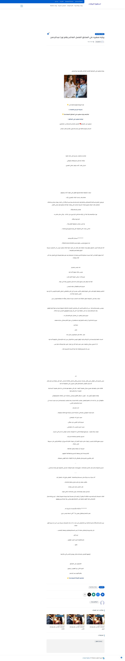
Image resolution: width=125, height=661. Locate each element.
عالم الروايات (70, 5)
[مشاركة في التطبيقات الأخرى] (85, 594)
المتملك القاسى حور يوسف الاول (97, 628)
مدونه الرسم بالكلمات (75, 109)
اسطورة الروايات (95, 4)
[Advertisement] (62, 22)
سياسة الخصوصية (69, 1)
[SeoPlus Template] (103, 658)
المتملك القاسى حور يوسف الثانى (77, 628)
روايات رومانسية (99, 34)
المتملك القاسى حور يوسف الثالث (57, 628)
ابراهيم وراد (98, 41)
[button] (98, 594)
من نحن (56, 1)
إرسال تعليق (99, 641)
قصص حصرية (62, 5)
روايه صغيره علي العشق (76, 119)
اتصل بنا (61, 1)
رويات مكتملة (53, 5)
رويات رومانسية (79, 5)
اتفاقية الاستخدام (79, 1)
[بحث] (22, 6)
